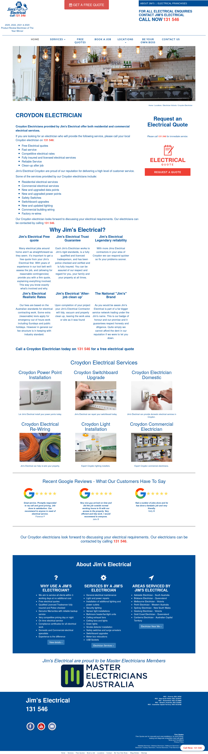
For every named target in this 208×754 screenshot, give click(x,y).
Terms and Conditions (176, 740)
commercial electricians (158, 466)
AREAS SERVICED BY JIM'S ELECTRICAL (151, 587)
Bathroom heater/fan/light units (101, 614)
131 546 (49, 140)
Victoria (160, 601)
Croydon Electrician (185, 105)
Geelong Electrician (143, 610)
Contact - (110, 753)
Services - (72, 753)
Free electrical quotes (49, 601)
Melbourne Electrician (144, 601)
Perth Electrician (142, 604)
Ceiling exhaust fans (96, 617)
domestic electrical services (162, 414)
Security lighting (94, 607)
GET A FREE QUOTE (88, 4)
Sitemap (144, 753)
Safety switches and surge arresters (103, 630)
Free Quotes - (81, 753)
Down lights (91, 623)
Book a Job (103, 39)
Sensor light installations (98, 610)
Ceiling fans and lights (97, 620)
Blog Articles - (135, 753)
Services (57, 39)
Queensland (161, 598)
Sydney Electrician (143, 607)
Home (35, 39)
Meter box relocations (96, 636)
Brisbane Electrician (143, 598)
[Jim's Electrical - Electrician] (17, 8)
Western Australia (160, 604)
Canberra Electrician (144, 617)
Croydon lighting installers (98, 466)
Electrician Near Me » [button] (151, 626)
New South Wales (162, 607)
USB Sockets (92, 639)
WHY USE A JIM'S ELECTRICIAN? (56, 587)
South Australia (162, 594)
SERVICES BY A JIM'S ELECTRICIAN (103, 587)
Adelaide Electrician (143, 594)
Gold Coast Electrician (144, 614)
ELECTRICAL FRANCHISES (172, 3)
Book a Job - (92, 753)
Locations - (101, 753)
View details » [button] (56, 642)
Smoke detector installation (99, 626)
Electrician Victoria (169, 105)
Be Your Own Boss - (122, 753)
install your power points (45, 414)
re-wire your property (50, 466)
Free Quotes (80, 41)
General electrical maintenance (101, 594)
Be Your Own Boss (148, 41)
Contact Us (171, 39)
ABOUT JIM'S (147, 3)
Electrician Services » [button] (103, 645)
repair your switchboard (101, 414)
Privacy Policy (179, 742)
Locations (125, 39)
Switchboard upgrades (97, 633)
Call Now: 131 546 (192, 747)
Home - (64, 753)
